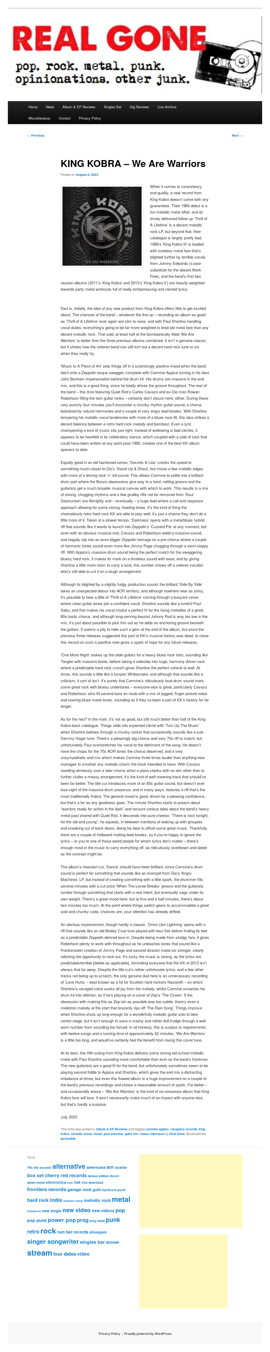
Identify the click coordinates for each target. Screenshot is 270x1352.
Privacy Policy (90, 118)
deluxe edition (98, 1175)
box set (35, 1175)
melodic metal (81, 1133)
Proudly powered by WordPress (148, 1333)
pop (120, 1210)
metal (98, 1133)
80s (36, 1167)
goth (97, 1189)
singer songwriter (53, 1241)
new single (51, 1210)
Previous (36, 135)
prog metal (97, 1221)
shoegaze (98, 1232)
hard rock (38, 1200)
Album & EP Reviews (78, 106)
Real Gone (177, 1133)
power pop (62, 1220)
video (83, 1253)
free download (92, 1182)
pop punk (37, 1220)
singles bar (92, 1242)
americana (95, 1167)
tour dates (64, 1253)
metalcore (34, 1211)
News (50, 106)
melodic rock (97, 1200)
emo (70, 1183)
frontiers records (46, 1189)
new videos (103, 1210)
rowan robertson (151, 1133)
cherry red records (66, 1175)
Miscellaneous (39, 118)
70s (30, 1167)
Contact (65, 118)
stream (39, 1252)
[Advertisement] (191, 1191)
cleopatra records (183, 1129)
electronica (56, 1182)
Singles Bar (113, 106)
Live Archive (166, 106)
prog (83, 1220)
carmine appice (157, 1129)
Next (237, 135)
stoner (112, 1242)
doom (114, 1175)
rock (48, 1230)
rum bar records (72, 1232)
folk (77, 1182)
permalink (68, 1138)
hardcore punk (114, 1189)
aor (110, 1166)
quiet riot (131, 1133)
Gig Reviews (139, 106)
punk (113, 1219)
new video (76, 1210)
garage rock (79, 1189)
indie (56, 1200)
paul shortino (113, 1133)
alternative (68, 1166)
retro (33, 1231)
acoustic (45, 1167)
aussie (121, 1167)
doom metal (36, 1182)
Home (32, 106)
